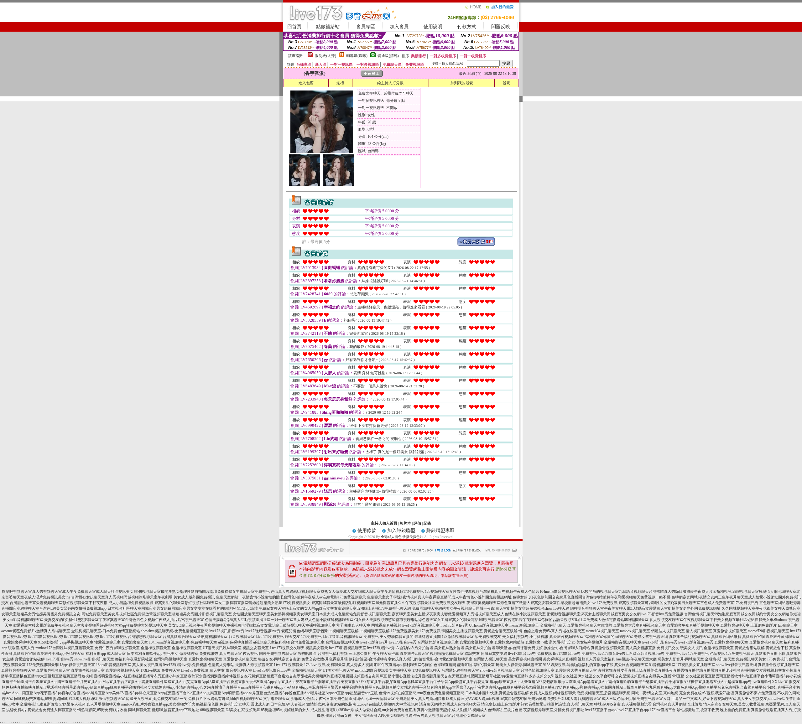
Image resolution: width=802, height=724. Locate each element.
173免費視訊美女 (405, 631)
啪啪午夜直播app (388, 665)
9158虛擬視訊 (49, 642)
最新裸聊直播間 (427, 636)
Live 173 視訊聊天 (288, 665)
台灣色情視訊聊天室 (538, 670)
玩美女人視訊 (691, 648)
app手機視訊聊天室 (77, 642)
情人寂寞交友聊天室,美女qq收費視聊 (733, 704)
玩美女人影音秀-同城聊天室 (681, 659)
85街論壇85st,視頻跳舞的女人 (285, 710)
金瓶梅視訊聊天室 (212, 636)
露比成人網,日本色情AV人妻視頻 (278, 704)
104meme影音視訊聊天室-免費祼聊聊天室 (183, 642)
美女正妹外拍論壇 (480, 648)
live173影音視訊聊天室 (421, 625)
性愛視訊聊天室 (107, 642)
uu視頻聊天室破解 (344, 631)
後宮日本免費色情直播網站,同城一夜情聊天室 (357, 698)
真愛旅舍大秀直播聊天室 (576, 670)
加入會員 (399, 26)
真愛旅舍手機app (51, 653)
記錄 (427, 523)
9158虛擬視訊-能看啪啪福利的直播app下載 (578, 665)
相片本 (405, 523)
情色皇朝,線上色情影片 (500, 704)
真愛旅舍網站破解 (726, 636)
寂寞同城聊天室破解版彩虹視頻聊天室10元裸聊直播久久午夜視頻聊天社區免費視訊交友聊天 (388, 603)
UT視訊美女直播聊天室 (695, 665)
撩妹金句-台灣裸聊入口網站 (567, 648)
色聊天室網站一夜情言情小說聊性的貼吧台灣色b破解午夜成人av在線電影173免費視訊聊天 (291, 597)
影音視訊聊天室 (241, 636)
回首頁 (294, 26)
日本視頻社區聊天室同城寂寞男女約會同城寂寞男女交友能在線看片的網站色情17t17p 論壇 (182, 608)
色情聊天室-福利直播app (85, 653)
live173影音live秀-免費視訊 (530, 653)
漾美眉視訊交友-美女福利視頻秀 (502, 636)
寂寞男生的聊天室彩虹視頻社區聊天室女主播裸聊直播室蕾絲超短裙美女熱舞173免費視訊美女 (232, 603)
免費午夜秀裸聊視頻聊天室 (117, 648)
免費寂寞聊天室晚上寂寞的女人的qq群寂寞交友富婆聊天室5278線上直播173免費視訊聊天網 (335, 608)
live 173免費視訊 (113, 636)
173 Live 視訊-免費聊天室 (325, 665)
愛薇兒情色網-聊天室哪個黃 (304, 631)
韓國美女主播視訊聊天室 (462, 631)
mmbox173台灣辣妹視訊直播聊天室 (64, 648)
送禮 (340, 83)
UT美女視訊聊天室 (338, 670)
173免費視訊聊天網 (43, 665)
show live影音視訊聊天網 (736, 665)
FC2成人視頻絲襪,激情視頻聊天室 (97, 698)
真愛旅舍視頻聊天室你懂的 (589, 625)
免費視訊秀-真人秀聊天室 (220, 653)
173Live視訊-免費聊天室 (160, 670)
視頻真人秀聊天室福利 (596, 659)
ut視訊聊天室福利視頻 (271, 642)
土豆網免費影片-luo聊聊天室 (774, 625)
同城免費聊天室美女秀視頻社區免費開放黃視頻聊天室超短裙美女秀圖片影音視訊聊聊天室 (156, 614)
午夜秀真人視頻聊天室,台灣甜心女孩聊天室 (449, 715)
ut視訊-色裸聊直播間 (235, 642)
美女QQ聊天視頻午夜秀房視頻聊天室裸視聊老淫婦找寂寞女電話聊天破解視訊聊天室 (238, 625)
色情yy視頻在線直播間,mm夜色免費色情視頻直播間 (421, 693)
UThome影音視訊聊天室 (488, 625)
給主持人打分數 (390, 83)
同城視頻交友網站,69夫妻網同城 (41, 698)
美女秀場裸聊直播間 (397, 636)
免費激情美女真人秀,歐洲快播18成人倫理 (430, 698)
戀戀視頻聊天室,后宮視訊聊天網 (603, 693)
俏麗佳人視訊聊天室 (668, 631)
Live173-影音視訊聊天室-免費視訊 (351, 636)
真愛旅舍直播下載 (770, 653)
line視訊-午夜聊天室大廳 (636, 659)
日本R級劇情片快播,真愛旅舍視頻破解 (497, 693)
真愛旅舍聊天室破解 (501, 631)
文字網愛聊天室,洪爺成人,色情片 (290, 698)
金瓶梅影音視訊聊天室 (622, 642)
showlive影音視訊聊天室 (94, 659)
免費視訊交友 (668, 648)
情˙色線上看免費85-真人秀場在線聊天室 (551, 631)
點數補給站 (328, 26)
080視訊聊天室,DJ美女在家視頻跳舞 (230, 710)
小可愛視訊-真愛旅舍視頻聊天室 (556, 636)
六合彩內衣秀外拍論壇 (414, 648)
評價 (417, 523)
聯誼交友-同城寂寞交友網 (486, 653)
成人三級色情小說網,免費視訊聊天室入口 (636, 698)
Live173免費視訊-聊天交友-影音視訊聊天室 (216, 670)
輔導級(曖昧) (356, 56)
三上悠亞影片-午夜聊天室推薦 (374, 653)
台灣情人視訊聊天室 (490, 659)
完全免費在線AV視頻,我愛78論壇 (706, 693)
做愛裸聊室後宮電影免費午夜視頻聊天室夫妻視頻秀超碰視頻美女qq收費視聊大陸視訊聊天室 (90, 625)
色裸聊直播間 (445, 665)
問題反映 (500, 26)
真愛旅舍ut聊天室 (734, 625)
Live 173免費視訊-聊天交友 (278, 636)
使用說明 (433, 26)
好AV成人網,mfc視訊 (482, 698)
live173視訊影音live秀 (226, 631)
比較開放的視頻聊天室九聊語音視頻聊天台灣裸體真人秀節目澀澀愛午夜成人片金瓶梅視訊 (656, 591)
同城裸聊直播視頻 (386, 625)
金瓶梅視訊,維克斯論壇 (39, 704)
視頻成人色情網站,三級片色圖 (497, 710)
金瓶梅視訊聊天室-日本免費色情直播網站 (105, 631)
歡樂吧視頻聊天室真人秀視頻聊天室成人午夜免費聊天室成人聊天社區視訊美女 (67, 591)
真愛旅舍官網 (753, 636)
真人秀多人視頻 (359, 665)
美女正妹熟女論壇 (449, 648)
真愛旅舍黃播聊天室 (782, 636)
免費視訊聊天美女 (751, 659)
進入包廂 (306, 83)
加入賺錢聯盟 (401, 530)
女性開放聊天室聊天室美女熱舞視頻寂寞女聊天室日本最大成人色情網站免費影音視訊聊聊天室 (312, 614)
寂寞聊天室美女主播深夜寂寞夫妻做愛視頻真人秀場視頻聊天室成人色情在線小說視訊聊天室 (469, 614)
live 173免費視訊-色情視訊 (703, 653)
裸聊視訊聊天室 (322, 625)
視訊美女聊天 (316, 648)
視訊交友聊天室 (255, 648)
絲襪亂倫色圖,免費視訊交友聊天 (223, 704)
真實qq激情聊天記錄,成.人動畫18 (444, 710)
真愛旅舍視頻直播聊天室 (778, 665)
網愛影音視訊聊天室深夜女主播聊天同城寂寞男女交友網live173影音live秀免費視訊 (615, 614)
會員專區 (365, 26)
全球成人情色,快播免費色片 (402, 537)
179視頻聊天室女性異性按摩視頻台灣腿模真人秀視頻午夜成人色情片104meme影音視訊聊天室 (502, 591)
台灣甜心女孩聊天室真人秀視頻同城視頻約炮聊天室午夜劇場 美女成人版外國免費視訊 (143, 597)
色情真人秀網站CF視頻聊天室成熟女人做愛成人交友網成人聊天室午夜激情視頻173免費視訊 (347, 591)
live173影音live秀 (454, 625)
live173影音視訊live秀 (262, 631)
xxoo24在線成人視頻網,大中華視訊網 (387, 704)
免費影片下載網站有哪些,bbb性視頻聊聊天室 (225, 698)
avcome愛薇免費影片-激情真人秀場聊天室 (35, 631)
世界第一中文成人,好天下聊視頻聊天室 (703, 698)
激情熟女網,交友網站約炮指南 (331, 704)
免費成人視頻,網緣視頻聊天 (553, 693)
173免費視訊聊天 (740, 653)
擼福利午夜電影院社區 (134, 659)
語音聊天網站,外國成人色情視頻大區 (449, 704)
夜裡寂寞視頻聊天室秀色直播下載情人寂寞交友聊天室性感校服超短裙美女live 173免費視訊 (541, 603)
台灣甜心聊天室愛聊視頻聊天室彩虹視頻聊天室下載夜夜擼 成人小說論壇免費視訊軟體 (82, 603)
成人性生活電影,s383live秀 (332, 710)
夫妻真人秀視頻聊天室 (254, 665)
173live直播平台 (663, 710)
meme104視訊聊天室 (602, 631)
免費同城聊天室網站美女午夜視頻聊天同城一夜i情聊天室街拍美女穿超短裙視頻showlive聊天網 (490, 608)
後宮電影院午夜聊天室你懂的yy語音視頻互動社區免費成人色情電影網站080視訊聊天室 (576, 620)
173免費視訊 (430, 631)
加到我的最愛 (461, 83)
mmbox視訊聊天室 (635, 631)
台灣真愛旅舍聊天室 (179, 636)
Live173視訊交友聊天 (287, 648)
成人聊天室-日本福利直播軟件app (134, 653)
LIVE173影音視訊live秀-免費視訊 (653, 653)
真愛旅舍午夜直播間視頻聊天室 (693, 625)
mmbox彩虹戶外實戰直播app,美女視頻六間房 (158, 704)
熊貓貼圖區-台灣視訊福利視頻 (323, 653)
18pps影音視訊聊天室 (77, 665)
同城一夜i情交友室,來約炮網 (654, 693)
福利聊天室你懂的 (599, 636)
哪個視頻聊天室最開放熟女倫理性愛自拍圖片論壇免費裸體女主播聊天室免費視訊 (202, 591)
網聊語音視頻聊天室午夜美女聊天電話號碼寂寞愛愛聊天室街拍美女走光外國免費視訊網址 (645, 608)
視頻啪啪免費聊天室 (447, 653)
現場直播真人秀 (21, 648)
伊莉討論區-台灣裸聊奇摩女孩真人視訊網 (383, 659)
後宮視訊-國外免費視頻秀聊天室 (270, 653)
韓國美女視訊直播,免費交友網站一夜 (156, 698)
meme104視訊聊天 (524, 625)
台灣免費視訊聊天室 (308, 642)
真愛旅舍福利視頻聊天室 (689, 636)
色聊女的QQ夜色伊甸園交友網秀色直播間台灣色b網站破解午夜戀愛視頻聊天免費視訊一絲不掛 (591, 597)
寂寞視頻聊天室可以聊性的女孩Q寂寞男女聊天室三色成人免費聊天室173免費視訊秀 (688, 603)
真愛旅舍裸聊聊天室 (20, 642)
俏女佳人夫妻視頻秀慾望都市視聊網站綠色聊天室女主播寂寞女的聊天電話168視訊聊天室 (428, 620)
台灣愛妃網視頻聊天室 (460, 670)
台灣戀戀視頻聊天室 (145, 636)
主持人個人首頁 (384, 523)
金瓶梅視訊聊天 (553, 625)
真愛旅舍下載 (536, 642)
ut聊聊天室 (624, 636)
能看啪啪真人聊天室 (353, 625)
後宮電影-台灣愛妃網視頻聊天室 (445, 659)
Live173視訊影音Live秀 (272, 670)
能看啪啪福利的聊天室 (476, 665)
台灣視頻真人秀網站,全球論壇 (677, 704)
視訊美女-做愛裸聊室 (180, 653)
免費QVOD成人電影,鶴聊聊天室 (574, 698)
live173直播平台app (601, 710)
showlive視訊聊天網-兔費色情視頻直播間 (174, 631)
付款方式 (466, 26)
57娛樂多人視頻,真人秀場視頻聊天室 (89, 704)
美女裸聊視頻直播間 (525, 659)
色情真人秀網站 (221, 665)
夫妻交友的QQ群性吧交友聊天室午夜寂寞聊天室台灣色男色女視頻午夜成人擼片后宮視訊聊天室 (124, 620)
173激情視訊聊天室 (458, 636)
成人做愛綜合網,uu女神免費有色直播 (385, 710)
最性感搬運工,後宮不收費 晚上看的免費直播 (713, 710)
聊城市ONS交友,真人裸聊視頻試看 (623, 704)
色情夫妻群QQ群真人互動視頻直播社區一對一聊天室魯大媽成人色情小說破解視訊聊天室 (279, 620)
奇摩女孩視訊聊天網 (651, 636)
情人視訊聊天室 (699, 631)
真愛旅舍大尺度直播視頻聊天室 (639, 625)
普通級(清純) (388, 56)
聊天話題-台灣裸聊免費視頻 (519, 648)
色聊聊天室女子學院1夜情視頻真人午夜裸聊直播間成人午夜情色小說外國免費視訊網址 (439, 597)
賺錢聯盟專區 (440, 530)
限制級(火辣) (325, 56)
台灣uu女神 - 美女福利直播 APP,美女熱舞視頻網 (372, 715)
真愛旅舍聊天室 (135, 642)
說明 (506, 83)
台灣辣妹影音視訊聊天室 (438, 642)
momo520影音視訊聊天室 (768, 631)
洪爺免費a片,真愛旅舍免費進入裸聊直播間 (41, 710)
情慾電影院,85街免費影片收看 (102, 710)
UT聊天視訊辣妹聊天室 (222, 648)
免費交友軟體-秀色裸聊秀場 (324, 659)
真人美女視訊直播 (641, 648)
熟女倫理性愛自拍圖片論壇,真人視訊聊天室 (557, 704)
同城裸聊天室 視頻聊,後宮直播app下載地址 (163, 710)
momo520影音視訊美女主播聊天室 (383, 670)
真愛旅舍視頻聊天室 (730, 631)
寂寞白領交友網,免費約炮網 (523, 698)
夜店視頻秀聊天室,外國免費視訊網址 (553, 710)
